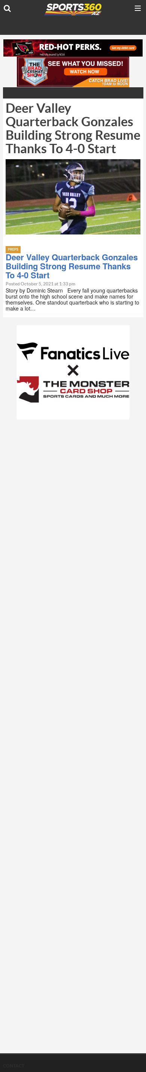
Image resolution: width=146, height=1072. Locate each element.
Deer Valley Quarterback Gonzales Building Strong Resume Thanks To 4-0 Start (72, 266)
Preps (13, 249)
